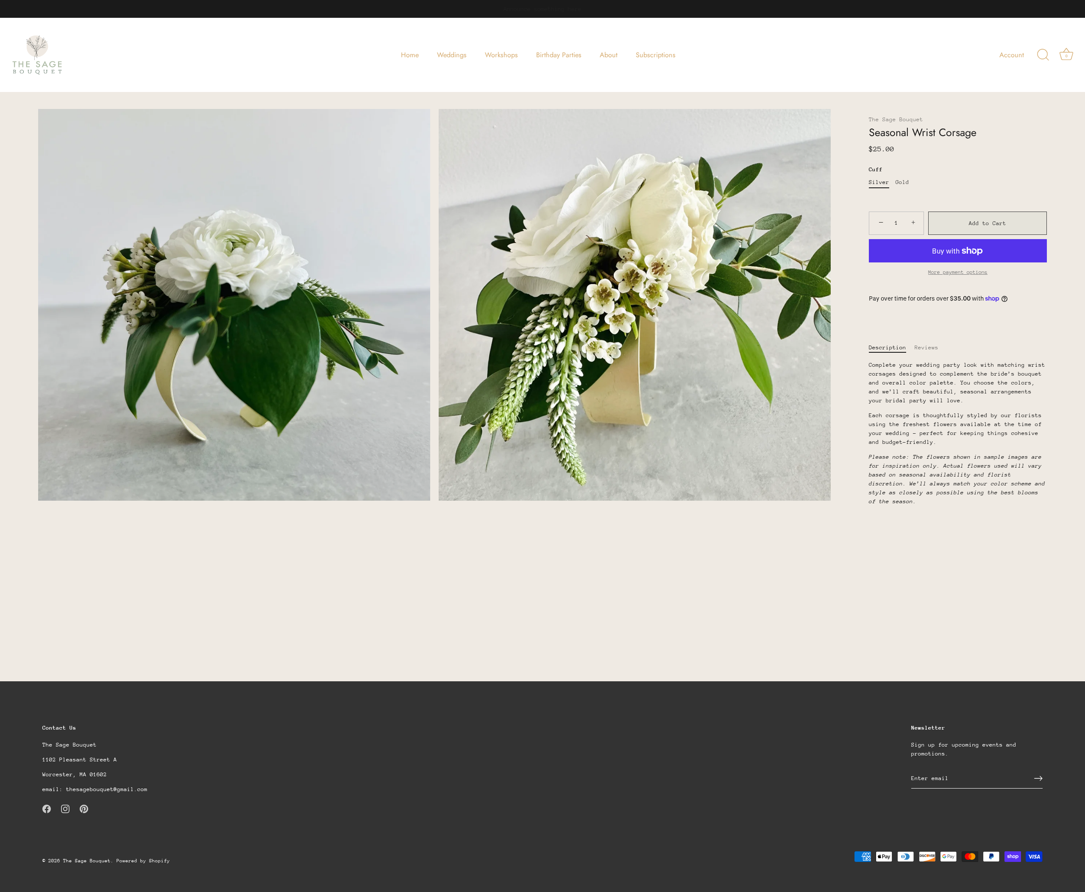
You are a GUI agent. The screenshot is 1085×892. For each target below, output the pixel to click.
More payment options (958, 272)
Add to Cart (987, 223)
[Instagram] (65, 808)
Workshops (501, 55)
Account (1011, 54)
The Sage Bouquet (896, 119)
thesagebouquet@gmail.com (106, 789)
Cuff (875, 169)
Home (410, 55)
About (609, 55)
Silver (879, 182)
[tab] (892, 347)
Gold (902, 182)
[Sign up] (1038, 778)
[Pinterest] (84, 808)
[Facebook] (46, 808)
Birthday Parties (558, 55)
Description (887, 347)
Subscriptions (656, 55)
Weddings (452, 55)
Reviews (926, 347)
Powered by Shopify (143, 861)
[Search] (1043, 55)
